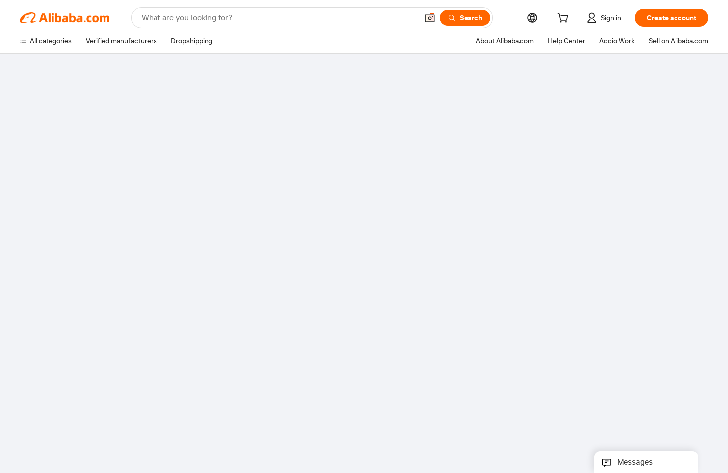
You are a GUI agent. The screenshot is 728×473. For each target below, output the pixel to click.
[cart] (564, 19)
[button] (430, 18)
